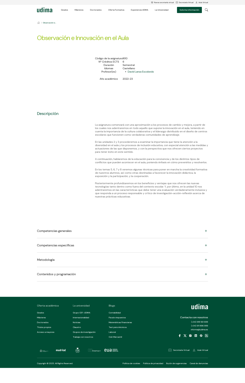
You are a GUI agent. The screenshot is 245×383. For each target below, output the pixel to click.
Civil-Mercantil (115, 337)
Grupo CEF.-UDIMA (81, 312)
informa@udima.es (199, 329)
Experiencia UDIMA (139, 10)
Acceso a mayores (45, 332)
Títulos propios (44, 327)
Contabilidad (115, 312)
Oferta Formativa (116, 10)
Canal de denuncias (199, 363)
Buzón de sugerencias (176, 363)
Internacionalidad (81, 317)
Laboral (112, 332)
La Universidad (161, 10)
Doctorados (96, 10)
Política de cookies (131, 363)
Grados (64, 10)
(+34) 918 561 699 (199, 322)
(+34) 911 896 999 (199, 325)
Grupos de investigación (84, 332)
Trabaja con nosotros (83, 337)
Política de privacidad (153, 363)
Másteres (79, 10)
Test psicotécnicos (118, 327)
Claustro (77, 327)
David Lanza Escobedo (141, 71)
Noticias (76, 322)
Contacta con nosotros (194, 317)
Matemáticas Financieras (120, 322)
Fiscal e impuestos (117, 317)
